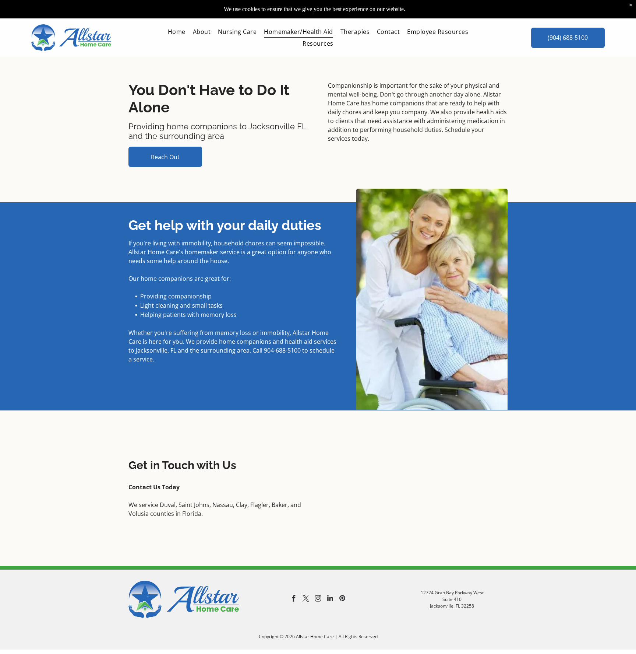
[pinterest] (342, 599)
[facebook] (294, 599)
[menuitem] (176, 32)
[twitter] (306, 599)
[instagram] (318, 599)
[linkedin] (330, 599)
